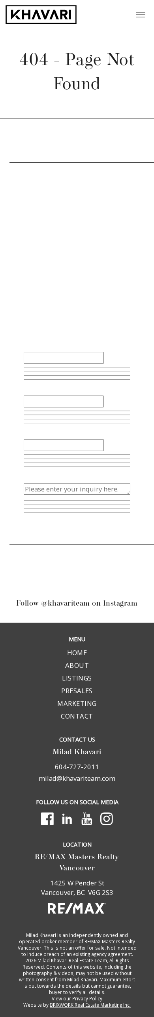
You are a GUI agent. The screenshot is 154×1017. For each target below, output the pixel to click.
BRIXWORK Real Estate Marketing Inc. (90, 1005)
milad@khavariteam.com (77, 778)
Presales (77, 690)
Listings (77, 677)
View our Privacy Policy (77, 998)
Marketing (76, 703)
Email (32, 387)
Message (37, 475)
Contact (77, 716)
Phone (33, 431)
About (77, 665)
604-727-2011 (65, 329)
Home (77, 652)
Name (33, 344)
